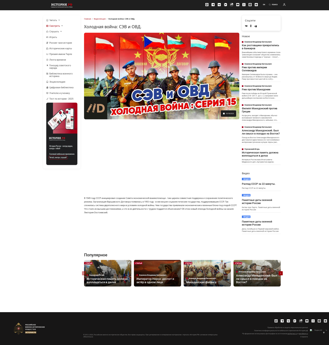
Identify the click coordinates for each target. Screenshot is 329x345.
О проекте (304, 337)
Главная (87, 19)
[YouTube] (237, 4)
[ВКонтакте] (219, 4)
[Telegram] (213, 4)
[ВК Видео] (225, 4)
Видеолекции (100, 19)
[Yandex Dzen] (250, 4)
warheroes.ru (292, 334)
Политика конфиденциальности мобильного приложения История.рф (281, 331)
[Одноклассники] (243, 4)
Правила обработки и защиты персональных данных (287, 328)
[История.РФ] (61, 5)
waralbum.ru (303, 334)
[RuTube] (231, 4)
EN (264, 5)
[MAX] (206, 4)
